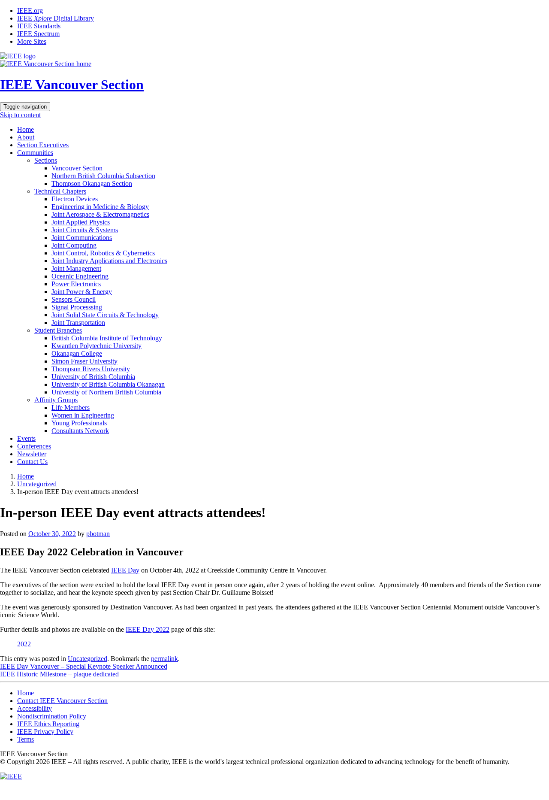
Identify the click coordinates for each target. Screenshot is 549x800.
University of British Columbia (93, 376)
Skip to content (20, 114)
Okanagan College (76, 353)
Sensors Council (73, 299)
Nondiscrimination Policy (51, 716)
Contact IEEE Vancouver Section (62, 700)
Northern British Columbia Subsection (103, 175)
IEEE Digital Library (55, 18)
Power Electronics (76, 284)
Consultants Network (80, 430)
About (25, 137)
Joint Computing (74, 245)
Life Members (70, 407)
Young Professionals (79, 423)
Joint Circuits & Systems (84, 229)
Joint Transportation (78, 322)
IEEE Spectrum (38, 33)
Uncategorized (37, 484)
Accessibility (34, 708)
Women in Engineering (82, 415)
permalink (164, 658)
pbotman (98, 533)
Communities (35, 152)
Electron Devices (74, 199)
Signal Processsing (76, 307)
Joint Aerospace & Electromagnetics (100, 214)
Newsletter (31, 454)
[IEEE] (11, 776)
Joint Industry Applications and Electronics (109, 260)
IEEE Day (125, 570)
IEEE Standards (38, 26)
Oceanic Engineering (80, 276)
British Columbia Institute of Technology (106, 338)
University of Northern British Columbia (106, 392)
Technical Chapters (60, 191)
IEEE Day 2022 (147, 629)
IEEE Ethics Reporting (48, 723)
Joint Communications (81, 237)
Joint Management (76, 268)
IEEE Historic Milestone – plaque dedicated (59, 674)
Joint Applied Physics (80, 222)
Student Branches (58, 330)
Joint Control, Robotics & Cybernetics (103, 253)
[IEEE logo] (18, 56)
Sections (45, 160)
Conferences (34, 446)
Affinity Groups (56, 399)
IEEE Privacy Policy (45, 731)
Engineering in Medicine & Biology (100, 206)
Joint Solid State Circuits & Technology (105, 314)
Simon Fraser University (84, 361)
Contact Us (32, 461)
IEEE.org (30, 10)
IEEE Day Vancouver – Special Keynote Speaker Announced (83, 666)
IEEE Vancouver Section (72, 84)
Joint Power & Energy (81, 291)
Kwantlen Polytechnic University (96, 345)
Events (26, 438)
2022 (24, 644)
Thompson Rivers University (90, 369)
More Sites (31, 41)
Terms (25, 739)
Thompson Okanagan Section (91, 183)
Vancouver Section (77, 168)
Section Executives (43, 144)
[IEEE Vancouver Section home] (45, 63)
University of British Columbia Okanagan (108, 384)
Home (25, 129)
